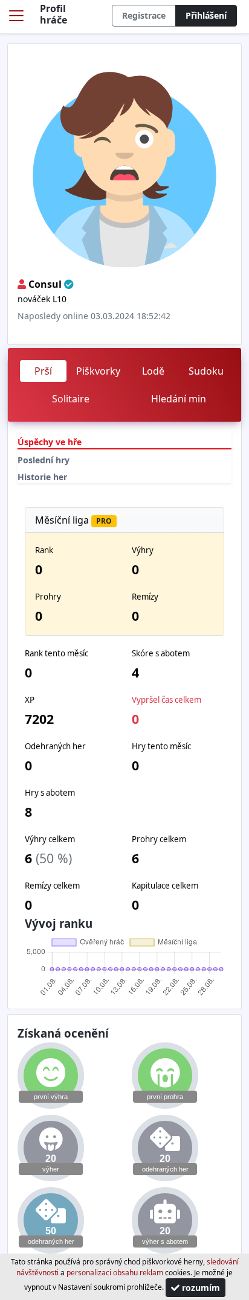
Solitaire (70, 398)
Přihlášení (206, 15)
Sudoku (206, 371)
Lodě (153, 371)
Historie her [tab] (42, 477)
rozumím (199, 1287)
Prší (43, 371)
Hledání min (178, 398)
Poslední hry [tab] (44, 460)
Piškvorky (98, 371)
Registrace (144, 15)
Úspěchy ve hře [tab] (50, 442)
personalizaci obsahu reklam (114, 1272)
